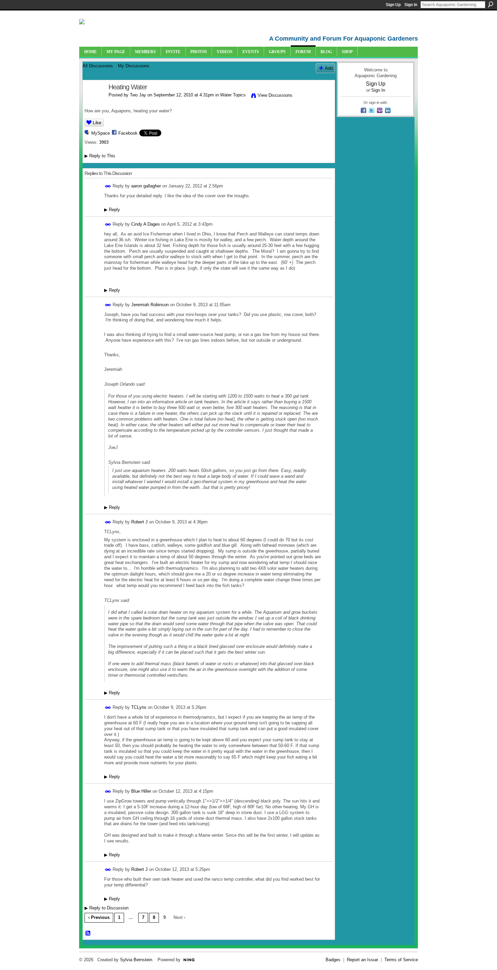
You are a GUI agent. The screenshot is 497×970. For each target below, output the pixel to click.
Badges (333, 959)
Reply (112, 209)
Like (97, 122)
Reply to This (100, 155)
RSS (88, 933)
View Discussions (275, 95)
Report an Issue (362, 959)
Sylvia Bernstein (136, 959)
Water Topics (233, 94)
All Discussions (97, 65)
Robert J (139, 521)
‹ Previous (99, 917)
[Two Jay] (93, 101)
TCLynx (138, 707)
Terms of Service (401, 959)
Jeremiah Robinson (150, 304)
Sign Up (393, 4)
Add (329, 68)
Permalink (108, 186)
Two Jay (138, 94)
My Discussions (133, 65)
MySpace (100, 133)
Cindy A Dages (145, 224)
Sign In (410, 4)
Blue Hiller (141, 791)
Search (490, 4)
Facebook (128, 133)
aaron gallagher (146, 185)
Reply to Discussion (106, 907)
